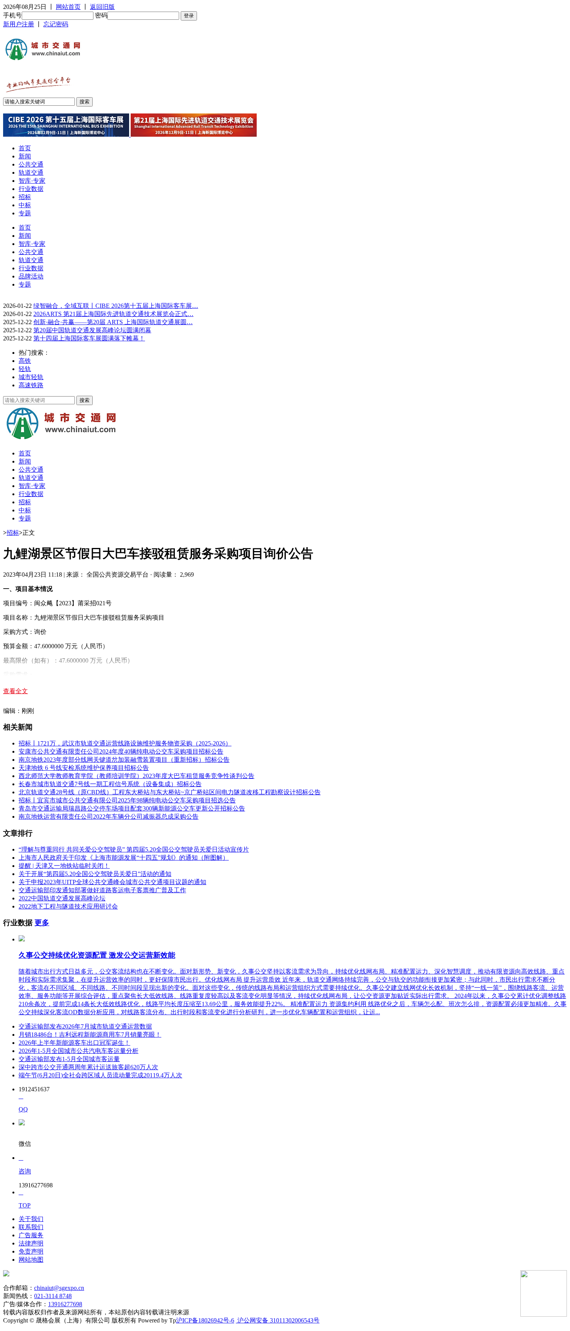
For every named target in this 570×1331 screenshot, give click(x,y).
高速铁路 (31, 385)
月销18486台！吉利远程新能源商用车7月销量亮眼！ (90, 1034)
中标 (25, 205)
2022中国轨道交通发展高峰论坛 (62, 898)
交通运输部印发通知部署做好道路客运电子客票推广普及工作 (102, 890)
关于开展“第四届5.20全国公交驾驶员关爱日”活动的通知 (95, 874)
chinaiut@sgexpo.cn (59, 1288)
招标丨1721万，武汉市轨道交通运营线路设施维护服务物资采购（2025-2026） (125, 743)
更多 (42, 923)
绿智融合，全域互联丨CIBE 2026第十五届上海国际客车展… (115, 305)
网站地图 (31, 1259)
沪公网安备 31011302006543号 (278, 1320)
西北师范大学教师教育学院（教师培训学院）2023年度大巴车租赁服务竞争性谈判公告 (136, 776)
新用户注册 (18, 24)
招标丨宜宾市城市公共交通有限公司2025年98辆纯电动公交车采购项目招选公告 (127, 800)
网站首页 (68, 6)
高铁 (25, 360)
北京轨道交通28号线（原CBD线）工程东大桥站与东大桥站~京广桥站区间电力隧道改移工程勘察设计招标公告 (170, 792)
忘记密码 (55, 24)
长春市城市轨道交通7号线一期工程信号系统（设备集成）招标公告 (110, 784)
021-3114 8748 (53, 1296)
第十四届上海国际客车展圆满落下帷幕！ (89, 338)
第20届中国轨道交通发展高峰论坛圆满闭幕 (92, 330)
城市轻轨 (31, 377)
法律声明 (31, 1243)
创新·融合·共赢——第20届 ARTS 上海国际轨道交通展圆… (113, 322)
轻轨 (25, 369)
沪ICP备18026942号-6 (205, 1320)
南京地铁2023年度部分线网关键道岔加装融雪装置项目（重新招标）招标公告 (124, 759)
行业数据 (31, 188)
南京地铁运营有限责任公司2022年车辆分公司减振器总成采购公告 (109, 816)
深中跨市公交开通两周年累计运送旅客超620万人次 (88, 1067)
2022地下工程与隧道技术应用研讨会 (68, 906)
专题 (25, 213)
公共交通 (31, 164)
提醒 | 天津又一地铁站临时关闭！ (64, 865)
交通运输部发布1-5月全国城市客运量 (69, 1059)
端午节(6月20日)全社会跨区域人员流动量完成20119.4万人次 (100, 1075)
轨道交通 (31, 172)
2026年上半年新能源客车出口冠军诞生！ (74, 1042)
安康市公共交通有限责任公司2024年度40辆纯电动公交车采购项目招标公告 (121, 751)
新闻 (25, 156)
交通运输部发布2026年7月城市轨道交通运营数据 (85, 1026)
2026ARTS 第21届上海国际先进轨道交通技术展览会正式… (113, 314)
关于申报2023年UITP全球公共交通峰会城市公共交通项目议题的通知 (112, 882)
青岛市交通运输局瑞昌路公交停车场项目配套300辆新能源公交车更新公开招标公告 (132, 808)
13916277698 (65, 1304)
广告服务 (31, 1235)
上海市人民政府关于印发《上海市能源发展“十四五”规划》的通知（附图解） (124, 857)
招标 (25, 197)
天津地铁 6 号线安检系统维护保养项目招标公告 (84, 767)
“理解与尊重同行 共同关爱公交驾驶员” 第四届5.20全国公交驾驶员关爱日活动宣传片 (134, 849)
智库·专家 (32, 180)
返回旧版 (102, 6)
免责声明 (31, 1251)
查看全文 (15, 691)
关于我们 (31, 1219)
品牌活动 (31, 276)
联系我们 (31, 1227)
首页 (25, 148)
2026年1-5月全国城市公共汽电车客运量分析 (78, 1051)
